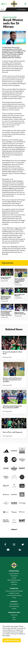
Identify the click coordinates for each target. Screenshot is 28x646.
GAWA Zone (14, 582)
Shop (14, 619)
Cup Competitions (14, 606)
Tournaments (14, 575)
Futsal (14, 597)
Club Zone (14, 584)
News (14, 617)
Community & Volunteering (14, 595)
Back (2, 9)
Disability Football (14, 593)
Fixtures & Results (14, 573)
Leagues (14, 608)
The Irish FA (14, 615)
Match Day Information (14, 580)
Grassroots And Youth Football (14, 591)
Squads (14, 578)
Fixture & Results (14, 604)
